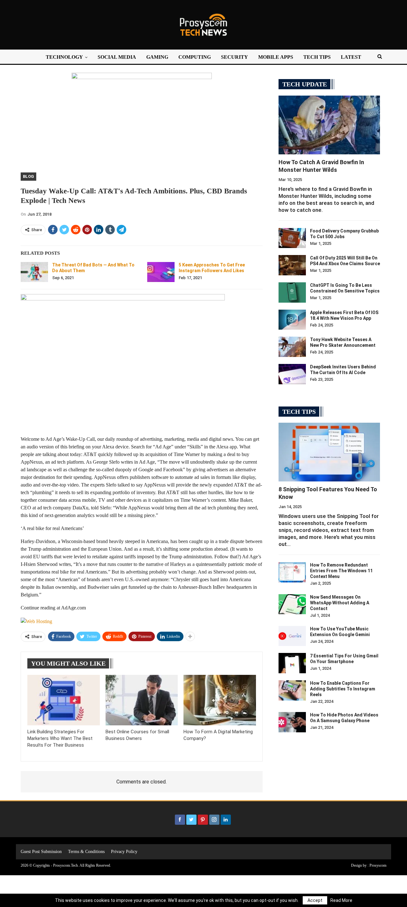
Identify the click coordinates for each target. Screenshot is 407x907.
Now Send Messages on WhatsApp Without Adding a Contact (339, 603)
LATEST (351, 57)
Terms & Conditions (86, 851)
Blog (28, 176)
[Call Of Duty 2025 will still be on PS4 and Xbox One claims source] (292, 265)
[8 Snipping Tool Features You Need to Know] (329, 452)
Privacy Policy (124, 851)
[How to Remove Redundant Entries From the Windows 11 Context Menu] (292, 572)
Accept (314, 900)
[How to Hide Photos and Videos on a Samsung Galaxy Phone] (292, 722)
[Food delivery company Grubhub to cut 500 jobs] (292, 238)
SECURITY (234, 57)
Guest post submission (41, 851)
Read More (341, 900)
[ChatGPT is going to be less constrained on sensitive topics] (292, 292)
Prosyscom (377, 865)
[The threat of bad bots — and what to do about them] (34, 272)
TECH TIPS (317, 57)
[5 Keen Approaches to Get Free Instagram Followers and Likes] (161, 272)
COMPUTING (194, 57)
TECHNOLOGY (64, 57)
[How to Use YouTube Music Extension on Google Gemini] (292, 636)
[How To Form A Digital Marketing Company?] (219, 700)
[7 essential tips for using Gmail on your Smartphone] (292, 663)
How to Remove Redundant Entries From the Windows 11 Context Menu (341, 570)
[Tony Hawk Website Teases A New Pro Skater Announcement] (292, 347)
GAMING (157, 57)
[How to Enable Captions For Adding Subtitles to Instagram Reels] (292, 690)
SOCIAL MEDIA (117, 57)
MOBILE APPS (275, 57)
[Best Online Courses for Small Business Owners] (142, 700)
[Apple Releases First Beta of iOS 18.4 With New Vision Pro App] (292, 320)
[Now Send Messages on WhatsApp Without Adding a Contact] (292, 604)
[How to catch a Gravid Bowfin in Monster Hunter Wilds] (329, 125)
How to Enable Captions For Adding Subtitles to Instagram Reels (342, 689)
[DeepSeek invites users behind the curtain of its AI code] (292, 374)
